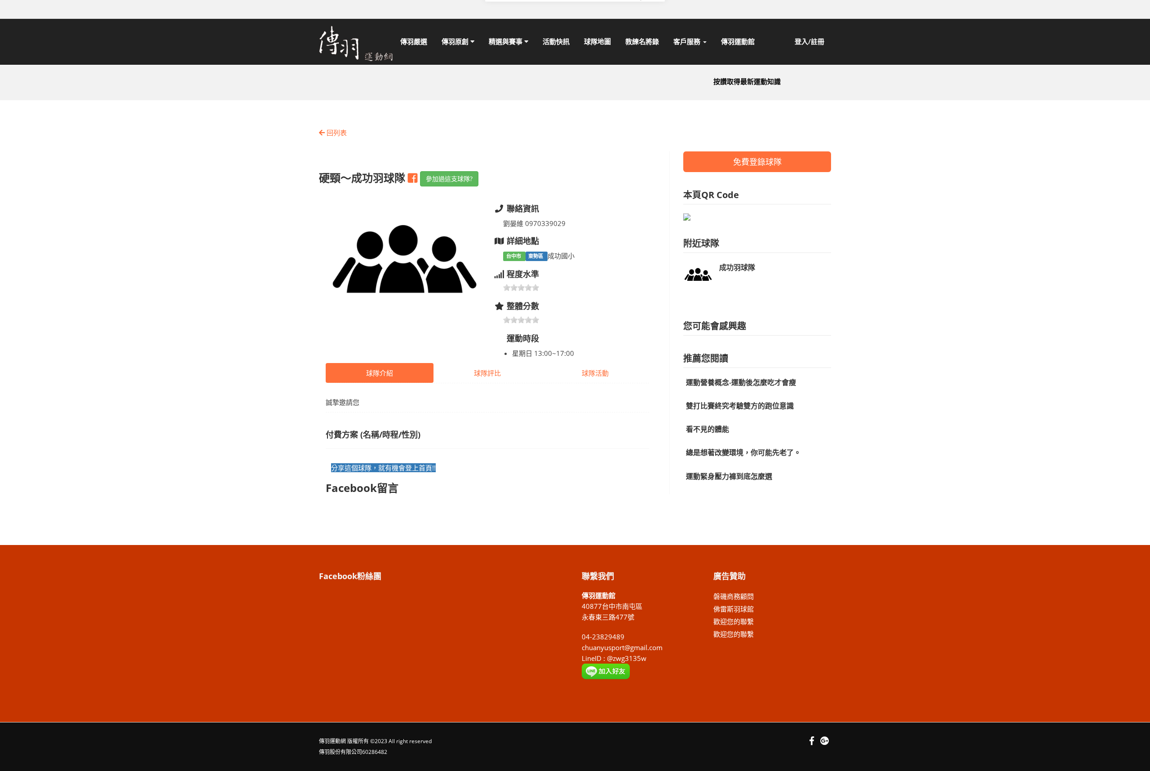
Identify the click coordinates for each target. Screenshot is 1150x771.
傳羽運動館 (738, 41)
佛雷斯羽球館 (733, 608)
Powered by (637, 57)
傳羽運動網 (332, 741)
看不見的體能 (707, 429)
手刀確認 (637, 44)
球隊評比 (487, 372)
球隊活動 (595, 372)
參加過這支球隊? (449, 178)
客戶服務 (687, 41)
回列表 (336, 132)
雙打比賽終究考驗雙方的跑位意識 (740, 406)
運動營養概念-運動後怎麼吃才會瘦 (741, 382)
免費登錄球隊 (757, 161)
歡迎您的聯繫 (733, 621)
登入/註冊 (809, 41)
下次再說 (587, 44)
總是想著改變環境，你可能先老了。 (743, 452)
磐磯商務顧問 (733, 596)
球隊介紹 (379, 372)
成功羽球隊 (737, 267)
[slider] (521, 287)
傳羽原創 (456, 41)
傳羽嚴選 (413, 41)
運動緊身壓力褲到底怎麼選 (729, 476)
